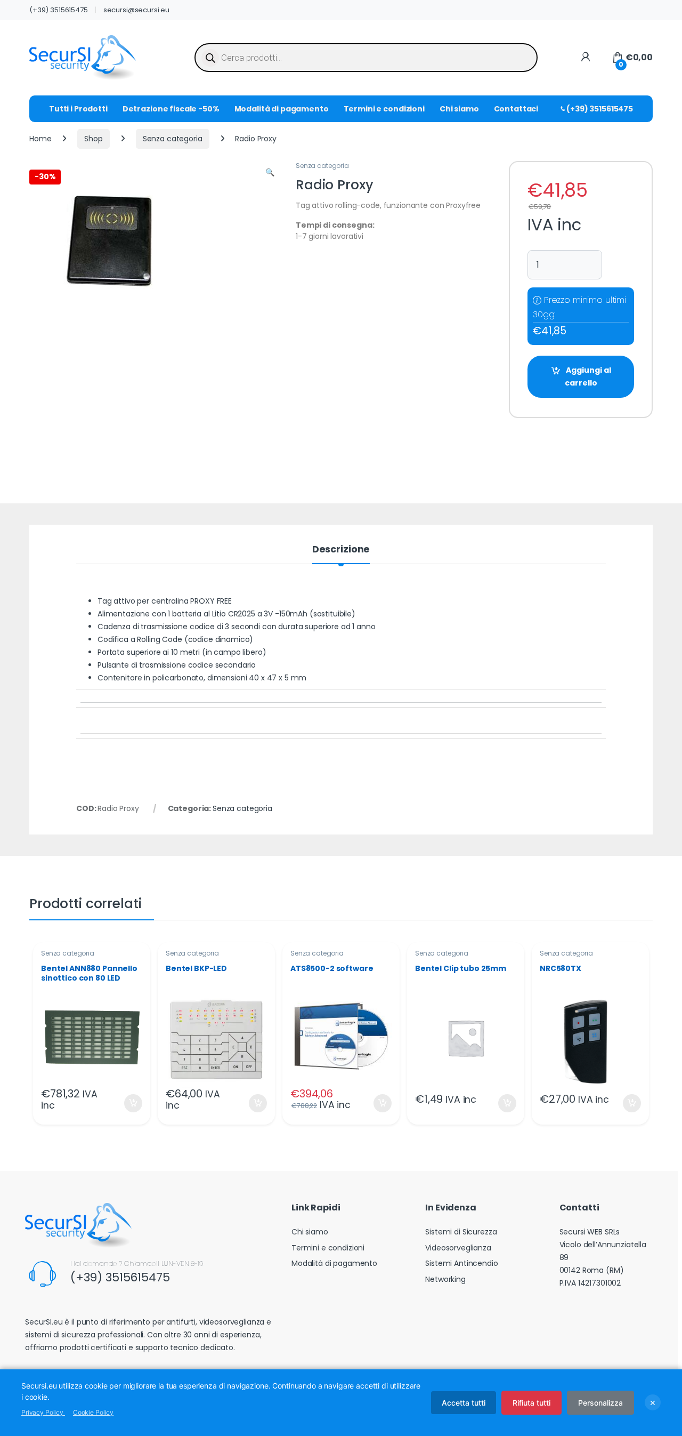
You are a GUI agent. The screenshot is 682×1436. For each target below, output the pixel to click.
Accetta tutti (463, 1402)
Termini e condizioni (384, 108)
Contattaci (516, 108)
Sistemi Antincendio (461, 1263)
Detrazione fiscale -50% (171, 108)
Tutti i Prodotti (78, 108)
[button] (269, 172)
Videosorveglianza (458, 1247)
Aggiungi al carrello (588, 376)
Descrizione (341, 550)
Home (40, 138)
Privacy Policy (43, 1412)
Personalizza (600, 1402)
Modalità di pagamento (281, 108)
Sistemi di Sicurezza (461, 1231)
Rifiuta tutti (531, 1402)
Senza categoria (172, 138)
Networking (445, 1279)
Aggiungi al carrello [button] (126, 1103)
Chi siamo (459, 108)
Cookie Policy (93, 1412)
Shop (93, 138)
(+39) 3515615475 (58, 10)
